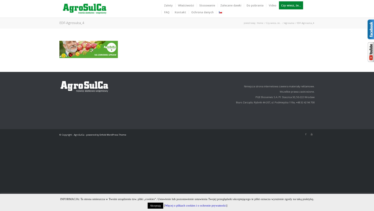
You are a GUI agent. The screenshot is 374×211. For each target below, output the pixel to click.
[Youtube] (312, 134)
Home (260, 22)
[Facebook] (306, 134)
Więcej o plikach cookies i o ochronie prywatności (195, 205)
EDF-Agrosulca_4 (71, 23)
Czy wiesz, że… (273, 22)
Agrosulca (289, 22)
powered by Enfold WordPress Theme (106, 134)
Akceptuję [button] (155, 205)
